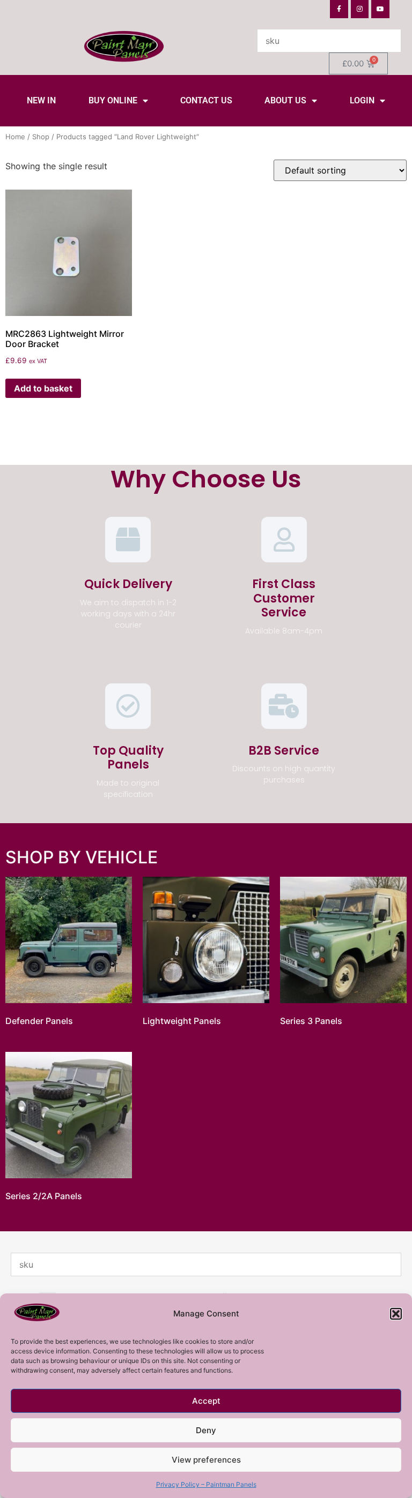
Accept (206, 1401)
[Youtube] (380, 9)
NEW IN (41, 100)
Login (362, 100)
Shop (40, 136)
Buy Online (113, 100)
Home (15, 136)
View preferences (206, 1460)
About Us (285, 100)
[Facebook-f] (339, 9)
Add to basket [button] (43, 388)
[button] (396, 1313)
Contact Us (206, 100)
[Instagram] (360, 9)
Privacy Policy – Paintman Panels (206, 1484)
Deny (206, 1430)
